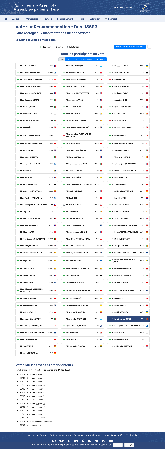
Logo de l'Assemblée (113, 435)
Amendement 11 (38, 410)
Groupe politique (87, 59)
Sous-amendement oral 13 (43, 421)
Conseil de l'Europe (37, 435)
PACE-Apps (128, 7)
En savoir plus (104, 444)
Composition (32, 19)
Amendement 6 (38, 392)
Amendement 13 (39, 418)
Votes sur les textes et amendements (129, 47)
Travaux (48, 19)
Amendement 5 (38, 389)
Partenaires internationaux (87, 435)
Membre (69, 59)
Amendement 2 (38, 378)
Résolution (36, 425)
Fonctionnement (65, 19)
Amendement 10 (38, 407)
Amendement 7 (38, 396)
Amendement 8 (38, 400)
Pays (77, 59)
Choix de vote (100, 59)
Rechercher (113, 19)
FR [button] (115, 7)
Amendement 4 (38, 385)
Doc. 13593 (65, 370)
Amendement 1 (38, 374)
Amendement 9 (38, 403)
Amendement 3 (38, 381)
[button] (149, 47)
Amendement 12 (38, 414)
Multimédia (131, 435)
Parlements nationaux (60, 435)
